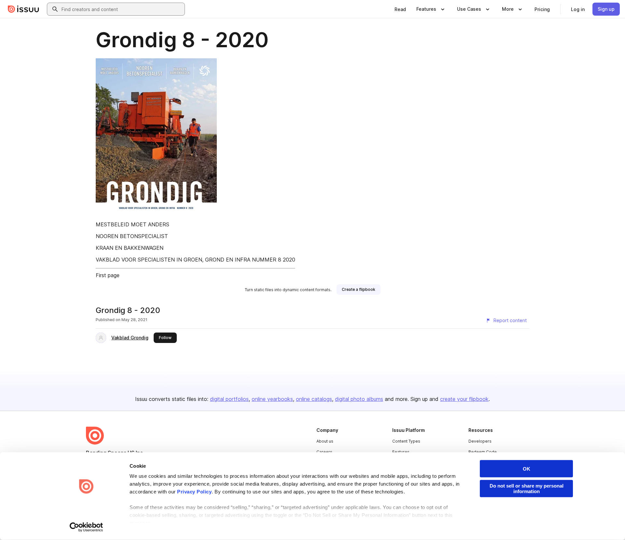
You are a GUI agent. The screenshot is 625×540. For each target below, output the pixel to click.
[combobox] (122, 9)
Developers (480, 441)
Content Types (406, 441)
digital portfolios (229, 399)
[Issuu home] (23, 9)
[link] (400, 9)
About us (324, 441)
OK (526, 469)
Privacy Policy (194, 491)
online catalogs (314, 399)
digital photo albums (359, 399)
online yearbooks (272, 399)
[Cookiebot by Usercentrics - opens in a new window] (86, 527)
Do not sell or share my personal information (526, 488)
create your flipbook (464, 399)
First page (107, 275)
